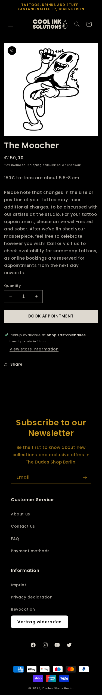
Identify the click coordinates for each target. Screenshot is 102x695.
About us (20, 514)
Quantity (12, 285)
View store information (34, 349)
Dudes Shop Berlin (58, 688)
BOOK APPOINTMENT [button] (51, 316)
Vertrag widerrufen (39, 622)
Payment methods (30, 551)
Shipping (34, 165)
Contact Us (23, 526)
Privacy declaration (31, 597)
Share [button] (16, 364)
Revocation (23, 609)
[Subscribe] (85, 477)
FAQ (15, 538)
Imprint (18, 585)
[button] (11, 24)
